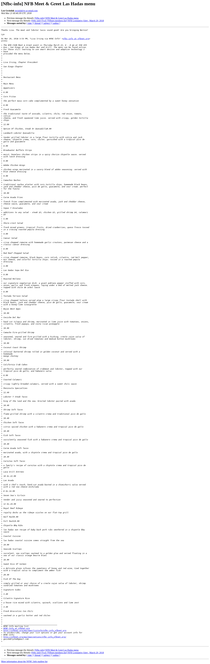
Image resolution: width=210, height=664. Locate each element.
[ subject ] (46, 23)
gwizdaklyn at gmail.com (26, 10)
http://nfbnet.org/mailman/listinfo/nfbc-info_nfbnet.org (34, 630)
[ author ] (56, 23)
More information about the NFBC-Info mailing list (24, 661)
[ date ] (30, 23)
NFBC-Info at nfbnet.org (16, 628)
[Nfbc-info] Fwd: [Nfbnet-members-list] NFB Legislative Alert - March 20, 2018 (67, 20)
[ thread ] (38, 23)
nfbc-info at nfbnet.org (76, 39)
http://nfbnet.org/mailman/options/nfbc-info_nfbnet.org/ (34, 637)
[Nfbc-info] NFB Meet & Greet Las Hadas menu (56, 18)
